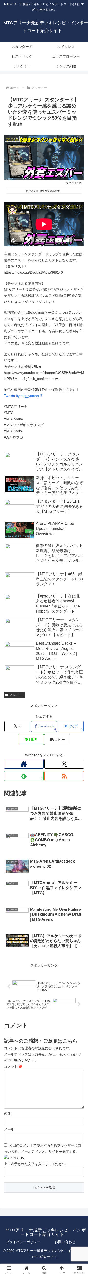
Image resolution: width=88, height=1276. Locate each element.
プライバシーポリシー (23, 1242)
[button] (57, 739)
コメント (13, 1067)
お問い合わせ (65, 1242)
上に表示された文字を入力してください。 (36, 1164)
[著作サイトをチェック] (24, 764)
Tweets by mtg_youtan (21, 396)
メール (9, 1129)
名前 (7, 1113)
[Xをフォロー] (64, 764)
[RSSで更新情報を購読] (64, 776)
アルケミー (16, 695)
